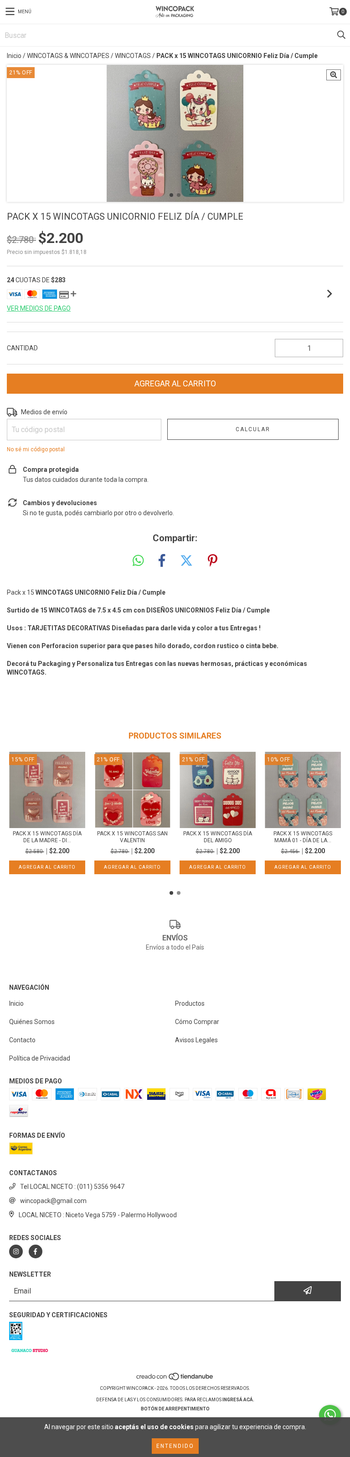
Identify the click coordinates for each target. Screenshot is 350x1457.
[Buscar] (341, 35)
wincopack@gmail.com (53, 1200)
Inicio (14, 55)
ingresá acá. (238, 1399)
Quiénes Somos (32, 1021)
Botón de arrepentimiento (175, 1408)
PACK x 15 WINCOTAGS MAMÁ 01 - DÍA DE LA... (302, 837)
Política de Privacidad (39, 1058)
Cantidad (22, 348)
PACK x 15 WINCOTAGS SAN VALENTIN (132, 837)
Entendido (175, 1446)
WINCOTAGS (133, 55)
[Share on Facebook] (161, 561)
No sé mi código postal (36, 449)
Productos (190, 1003)
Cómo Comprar (197, 1021)
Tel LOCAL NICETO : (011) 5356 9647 (72, 1186)
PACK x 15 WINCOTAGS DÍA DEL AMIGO (217, 837)
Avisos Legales (196, 1040)
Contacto (22, 1040)
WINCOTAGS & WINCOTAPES (68, 55)
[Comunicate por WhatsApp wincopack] (330, 1415)
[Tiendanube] (175, 1379)
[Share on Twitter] (186, 561)
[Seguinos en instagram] (16, 1251)
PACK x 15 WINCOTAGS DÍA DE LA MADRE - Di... (47, 837)
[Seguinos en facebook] (35, 1251)
